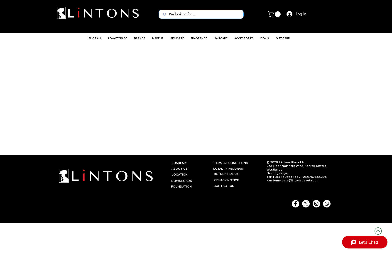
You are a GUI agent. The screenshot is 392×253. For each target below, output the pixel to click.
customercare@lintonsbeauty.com (293, 180)
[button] (275, 14)
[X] (306, 203)
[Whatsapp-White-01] (327, 203)
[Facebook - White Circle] (295, 203)
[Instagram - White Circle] (316, 203)
